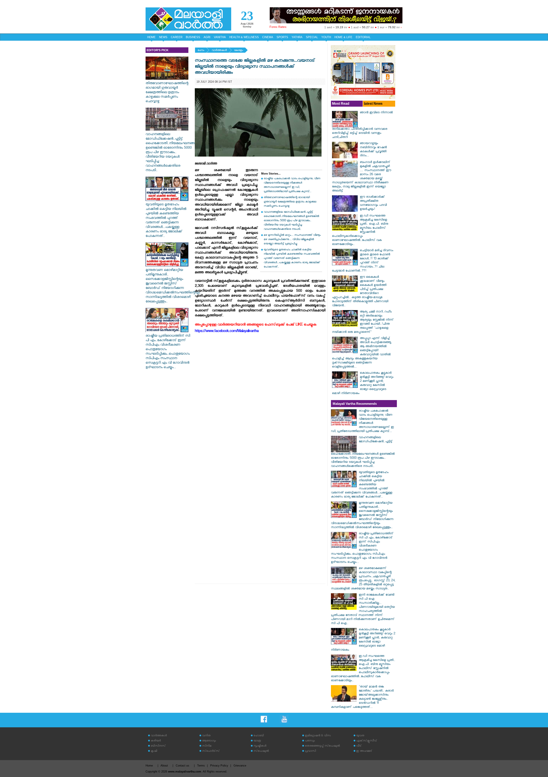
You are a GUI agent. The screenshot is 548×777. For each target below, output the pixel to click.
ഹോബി (258, 736)
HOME (151, 37)
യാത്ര (257, 741)
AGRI (207, 37)
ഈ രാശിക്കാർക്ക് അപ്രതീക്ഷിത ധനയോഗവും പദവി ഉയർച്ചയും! (373, 203)
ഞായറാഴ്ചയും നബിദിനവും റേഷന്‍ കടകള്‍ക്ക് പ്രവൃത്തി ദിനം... (373, 150)
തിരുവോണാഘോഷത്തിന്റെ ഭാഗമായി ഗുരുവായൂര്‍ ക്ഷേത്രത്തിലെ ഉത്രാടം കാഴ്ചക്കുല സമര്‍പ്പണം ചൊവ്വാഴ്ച (167, 92)
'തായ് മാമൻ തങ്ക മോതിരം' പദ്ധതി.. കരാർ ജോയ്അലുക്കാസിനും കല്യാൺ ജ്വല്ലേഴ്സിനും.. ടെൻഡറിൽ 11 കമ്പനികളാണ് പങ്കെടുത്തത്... (362, 697)
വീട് (359, 746)
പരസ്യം (310, 741)
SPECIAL (312, 37)
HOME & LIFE (343, 37)
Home (149, 765)
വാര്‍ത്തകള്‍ (219, 51)
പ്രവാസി (310, 751)
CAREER (176, 37)
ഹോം (201, 51)
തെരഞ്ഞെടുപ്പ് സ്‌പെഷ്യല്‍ (322, 746)
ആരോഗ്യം (209, 741)
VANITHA (220, 37)
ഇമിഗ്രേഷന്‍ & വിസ (318, 736)
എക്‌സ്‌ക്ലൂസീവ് (366, 741)
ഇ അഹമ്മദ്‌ (364, 751)
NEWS (163, 37)
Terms (201, 765)
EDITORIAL (363, 37)
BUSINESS (193, 37)
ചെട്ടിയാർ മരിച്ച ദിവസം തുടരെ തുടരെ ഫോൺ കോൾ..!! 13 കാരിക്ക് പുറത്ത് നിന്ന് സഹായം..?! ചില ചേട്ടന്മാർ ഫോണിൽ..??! (362, 261)
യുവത (360, 736)
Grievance (240, 765)
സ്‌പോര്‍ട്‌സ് (211, 751)
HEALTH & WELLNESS (244, 37)
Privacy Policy (219, 765)
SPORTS (282, 37)
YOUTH (326, 37)
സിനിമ (206, 746)
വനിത (206, 736)
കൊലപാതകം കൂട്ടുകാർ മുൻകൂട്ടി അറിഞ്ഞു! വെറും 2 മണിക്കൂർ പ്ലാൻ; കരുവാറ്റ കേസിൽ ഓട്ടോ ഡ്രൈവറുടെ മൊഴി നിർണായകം (362, 383)
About (164, 765)
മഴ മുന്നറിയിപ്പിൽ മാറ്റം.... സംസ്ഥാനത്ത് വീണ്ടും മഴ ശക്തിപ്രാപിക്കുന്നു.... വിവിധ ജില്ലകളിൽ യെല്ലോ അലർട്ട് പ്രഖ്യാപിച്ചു (292, 239)
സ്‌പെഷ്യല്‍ (261, 751)
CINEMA (267, 37)
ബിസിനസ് (158, 746)
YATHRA (297, 37)
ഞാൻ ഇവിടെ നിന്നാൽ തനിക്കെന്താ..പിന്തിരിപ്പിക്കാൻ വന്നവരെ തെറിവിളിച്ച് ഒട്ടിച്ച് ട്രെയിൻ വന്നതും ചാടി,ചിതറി (362, 125)
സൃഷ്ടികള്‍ (259, 746)
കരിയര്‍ (156, 741)
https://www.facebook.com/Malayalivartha (227, 331)
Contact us (182, 765)
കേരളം (238, 51)
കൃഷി (154, 751)
